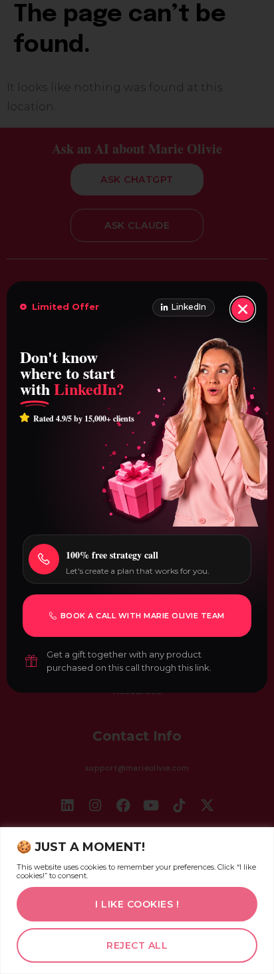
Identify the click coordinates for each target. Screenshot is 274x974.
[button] (242, 309)
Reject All (137, 945)
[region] (137, 900)
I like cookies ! (137, 904)
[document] (137, 487)
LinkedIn (189, 307)
